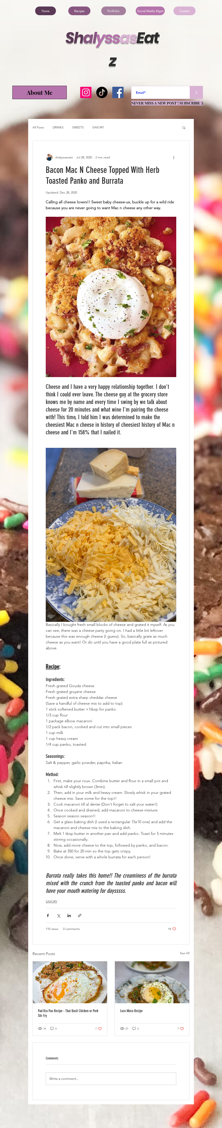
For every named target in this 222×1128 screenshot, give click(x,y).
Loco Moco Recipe (131, 1010)
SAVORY (98, 127)
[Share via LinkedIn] (69, 915)
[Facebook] (118, 92)
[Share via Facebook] (48, 915)
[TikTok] (102, 92)
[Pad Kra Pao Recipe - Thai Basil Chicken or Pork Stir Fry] (70, 982)
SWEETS (78, 127)
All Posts (38, 127)
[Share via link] (80, 915)
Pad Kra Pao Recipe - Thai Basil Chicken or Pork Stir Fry (68, 1013)
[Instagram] (85, 92)
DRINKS (58, 127)
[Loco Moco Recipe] (152, 982)
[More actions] (173, 157)
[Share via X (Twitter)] (58, 915)
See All (184, 953)
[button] (184, 127)
